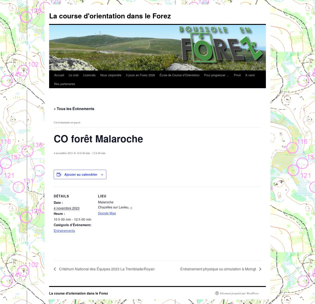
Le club (73, 75)
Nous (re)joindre (110, 75)
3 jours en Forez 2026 (140, 75)
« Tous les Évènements (74, 108)
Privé (237, 75)
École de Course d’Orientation (179, 75)
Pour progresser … (216, 75)
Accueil (59, 75)
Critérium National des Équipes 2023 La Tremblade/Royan (106, 269)
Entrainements (64, 230)
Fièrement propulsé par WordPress (239, 293)
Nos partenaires (64, 84)
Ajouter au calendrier (80, 174)
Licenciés (89, 75)
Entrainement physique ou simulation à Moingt (218, 269)
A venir (250, 75)
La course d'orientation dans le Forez (110, 15)
